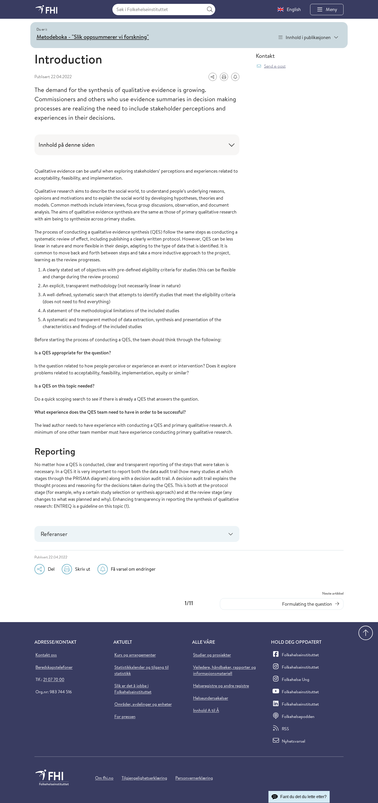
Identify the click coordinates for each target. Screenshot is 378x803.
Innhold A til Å (206, 710)
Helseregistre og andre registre (221, 685)
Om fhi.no (104, 778)
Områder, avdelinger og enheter (143, 704)
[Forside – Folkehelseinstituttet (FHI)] (46, 9)
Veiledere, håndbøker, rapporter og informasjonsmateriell (224, 670)
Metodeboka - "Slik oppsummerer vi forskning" (93, 37)
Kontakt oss (46, 655)
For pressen (125, 716)
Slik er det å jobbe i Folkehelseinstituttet (132, 689)
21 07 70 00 (53, 679)
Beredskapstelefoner (54, 667)
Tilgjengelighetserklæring (144, 778)
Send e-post (275, 66)
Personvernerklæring (194, 778)
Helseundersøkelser (210, 698)
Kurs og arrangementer (135, 655)
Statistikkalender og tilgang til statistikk (141, 670)
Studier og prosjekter (212, 655)
